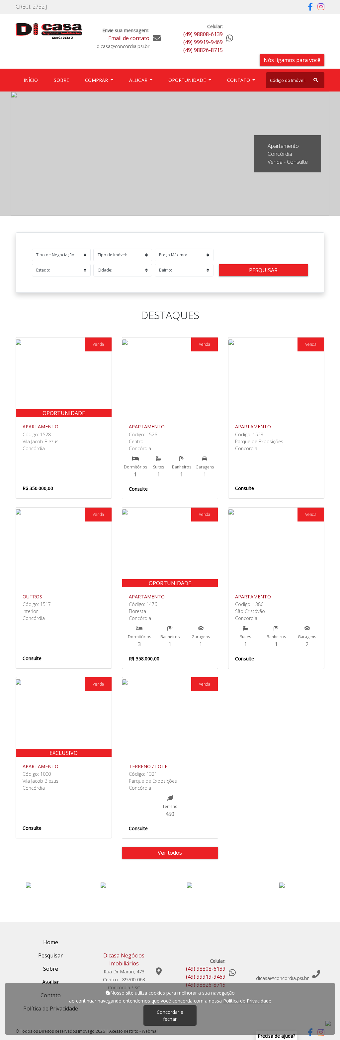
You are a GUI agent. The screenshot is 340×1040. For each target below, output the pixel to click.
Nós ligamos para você (292, 60)
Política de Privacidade (247, 1001)
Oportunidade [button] (187, 80)
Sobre (63, 80)
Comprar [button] (97, 80)
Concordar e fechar (170, 1015)
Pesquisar (263, 270)
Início (32, 80)
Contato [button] (239, 80)
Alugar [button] (139, 80)
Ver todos (170, 852)
